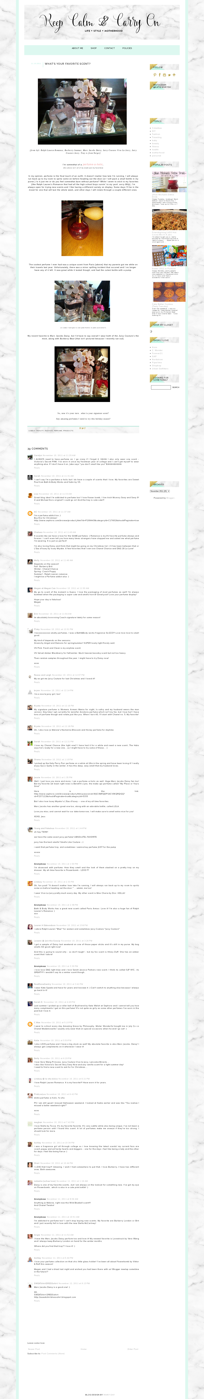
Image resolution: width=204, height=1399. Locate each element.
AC (35, 512)
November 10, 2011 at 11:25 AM (59, 455)
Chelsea (38, 532)
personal (156, 156)
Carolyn (38, 455)
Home (84, 1349)
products (68, 431)
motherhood (158, 153)
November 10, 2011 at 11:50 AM (72, 588)
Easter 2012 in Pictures (164, 268)
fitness (155, 146)
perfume (58, 431)
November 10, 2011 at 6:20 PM (55, 1058)
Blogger (171, 498)
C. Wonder (157, 350)
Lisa (36, 494)
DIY (154, 131)
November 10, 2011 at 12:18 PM (57, 726)
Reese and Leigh (42, 675)
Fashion (49, 431)
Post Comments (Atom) (53, 1353)
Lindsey (38, 882)
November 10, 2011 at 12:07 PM (68, 675)
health (155, 149)
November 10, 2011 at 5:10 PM (56, 1022)
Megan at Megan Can (45, 588)
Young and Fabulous (44, 828)
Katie (36, 1040)
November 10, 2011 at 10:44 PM (57, 1163)
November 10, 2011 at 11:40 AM (59, 532)
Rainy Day (109, 1395)
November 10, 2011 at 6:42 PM (62, 1094)
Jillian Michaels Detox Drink (163, 195)
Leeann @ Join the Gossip (47, 941)
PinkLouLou (40, 1094)
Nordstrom (157, 359)
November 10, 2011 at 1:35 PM (56, 777)
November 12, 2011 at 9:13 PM (74, 1283)
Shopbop (156, 365)
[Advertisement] (164, 435)
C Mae (37, 1022)
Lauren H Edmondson (45, 925)
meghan (38, 1122)
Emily (36, 1058)
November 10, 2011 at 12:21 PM (57, 741)
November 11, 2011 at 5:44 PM (57, 1258)
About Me (77, 48)
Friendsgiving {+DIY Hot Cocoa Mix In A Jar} (164, 233)
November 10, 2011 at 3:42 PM (67, 984)
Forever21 (157, 353)
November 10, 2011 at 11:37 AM (54, 512)
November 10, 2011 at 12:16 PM (57, 706)
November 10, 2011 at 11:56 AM (55, 614)
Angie (37, 1235)
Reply (37, 468)
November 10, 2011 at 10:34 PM (58, 1143)
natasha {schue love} (45, 1181)
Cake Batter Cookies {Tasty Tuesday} (162, 305)
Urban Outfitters (160, 369)
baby (154, 140)
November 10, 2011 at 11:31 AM (57, 476)
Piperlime (157, 362)
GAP (154, 356)
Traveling (157, 137)
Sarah (37, 476)
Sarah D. (38, 1002)
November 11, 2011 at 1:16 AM (72, 1181)
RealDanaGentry (42, 984)
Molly (37, 560)
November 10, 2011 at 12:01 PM (57, 629)
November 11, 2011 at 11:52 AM (57, 1235)
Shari (37, 1163)
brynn (37, 690)
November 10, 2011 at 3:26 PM (76, 941)
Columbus (157, 128)
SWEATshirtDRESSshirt (46, 1283)
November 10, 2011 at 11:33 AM (55, 494)
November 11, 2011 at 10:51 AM (63, 1217)
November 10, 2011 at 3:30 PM (62, 966)
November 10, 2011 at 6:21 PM (74, 1079)
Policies (127, 48)
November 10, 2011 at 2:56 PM (72, 925)
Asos (154, 347)
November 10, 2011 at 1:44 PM (70, 828)
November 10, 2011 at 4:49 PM (59, 1002)
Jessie (37, 777)
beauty (40, 431)
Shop (94, 48)
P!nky (37, 629)
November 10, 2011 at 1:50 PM (62, 864)
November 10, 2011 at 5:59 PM (55, 1040)
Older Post (133, 1349)
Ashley (37, 1143)
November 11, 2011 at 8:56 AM (62, 1199)
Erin (36, 614)
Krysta (37, 706)
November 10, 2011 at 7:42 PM (58, 1122)
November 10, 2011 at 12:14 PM (57, 690)
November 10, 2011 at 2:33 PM (58, 882)
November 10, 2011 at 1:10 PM (57, 759)
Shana (37, 759)
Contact (109, 48)
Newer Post (34, 1349)
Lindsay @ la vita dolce (46, 1079)
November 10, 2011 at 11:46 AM (56, 560)
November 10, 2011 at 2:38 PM (62, 905)
